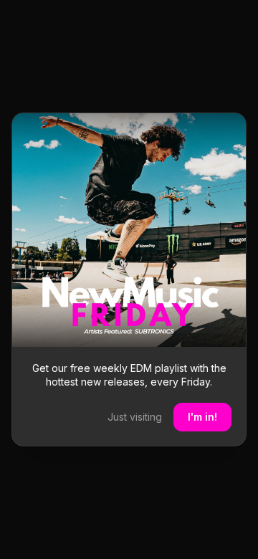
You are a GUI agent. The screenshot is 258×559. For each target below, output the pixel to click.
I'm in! (202, 417)
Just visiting (135, 417)
